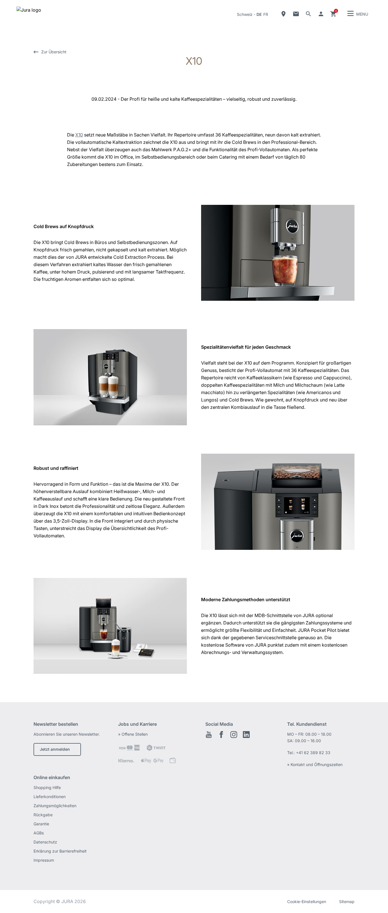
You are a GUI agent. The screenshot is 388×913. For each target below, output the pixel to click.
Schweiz (245, 14)
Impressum (44, 860)
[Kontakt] (296, 13)
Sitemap (346, 901)
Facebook (221, 734)
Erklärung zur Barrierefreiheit (60, 851)
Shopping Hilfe (47, 787)
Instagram (233, 734)
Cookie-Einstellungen (306, 901)
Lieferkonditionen (50, 796)
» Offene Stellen (133, 734)
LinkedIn (246, 734)
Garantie (41, 823)
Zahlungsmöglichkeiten (55, 805)
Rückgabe (43, 814)
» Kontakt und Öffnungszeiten (315, 764)
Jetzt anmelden (55, 749)
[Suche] (308, 13)
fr (265, 14)
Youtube (208, 734)
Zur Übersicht (53, 51)
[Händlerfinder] (283, 13)
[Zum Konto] (321, 13)
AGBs (39, 832)
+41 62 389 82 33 (313, 752)
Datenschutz (45, 842)
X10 (79, 135)
